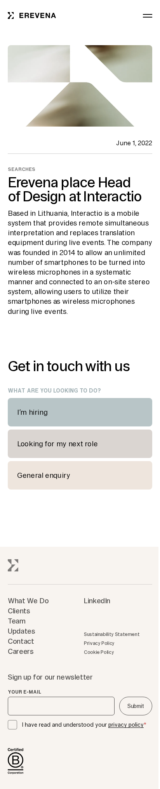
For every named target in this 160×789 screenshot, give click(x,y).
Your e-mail (24, 692)
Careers (20, 651)
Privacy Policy (99, 643)
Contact (21, 641)
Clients (19, 611)
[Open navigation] (147, 15)
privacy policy (126, 725)
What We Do (28, 600)
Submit (135, 706)
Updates (21, 631)
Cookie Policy (99, 652)
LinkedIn (97, 600)
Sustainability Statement (111, 634)
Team (17, 621)
